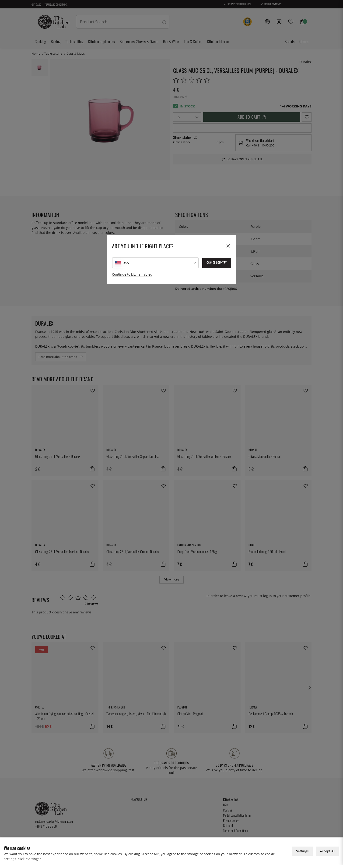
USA (125, 263)
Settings (302, 851)
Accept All (327, 851)
